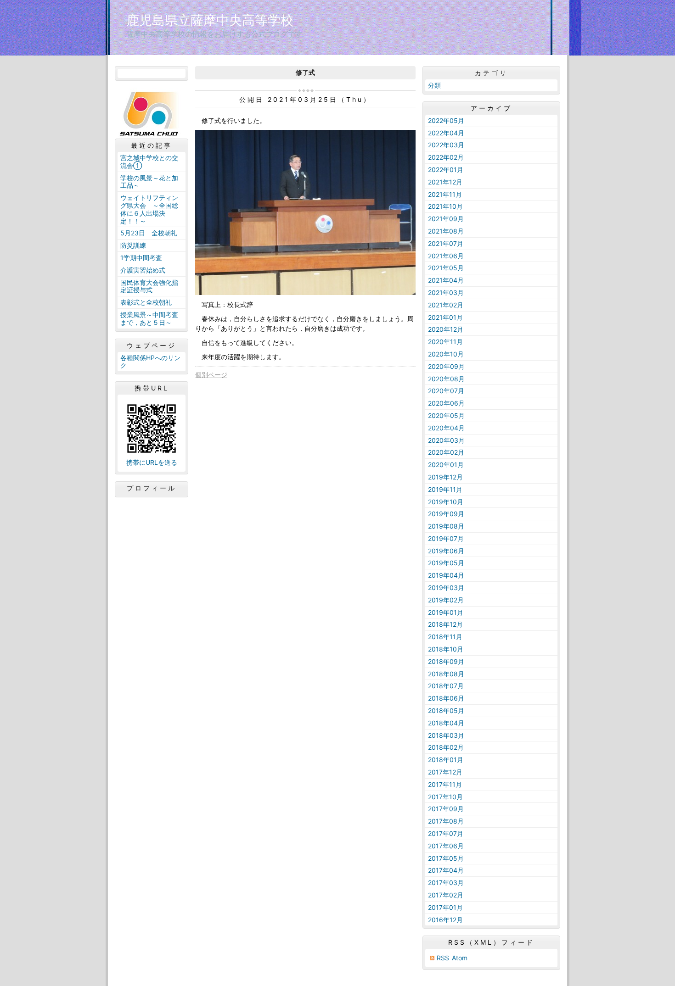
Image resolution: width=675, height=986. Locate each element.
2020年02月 (446, 452)
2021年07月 (445, 243)
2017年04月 (446, 870)
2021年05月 (446, 268)
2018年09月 (446, 661)
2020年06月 (446, 403)
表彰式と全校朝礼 (146, 302)
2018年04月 (446, 723)
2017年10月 (445, 797)
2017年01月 (445, 907)
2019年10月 (445, 502)
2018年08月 (446, 674)
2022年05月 (446, 120)
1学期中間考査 (141, 258)
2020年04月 (446, 428)
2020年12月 (445, 329)
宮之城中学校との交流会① (149, 161)
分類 (434, 85)
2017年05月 (446, 858)
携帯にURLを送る (151, 462)
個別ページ (211, 375)
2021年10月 (445, 206)
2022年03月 (446, 145)
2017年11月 (445, 784)
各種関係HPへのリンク (150, 361)
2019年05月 (446, 563)
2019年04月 (446, 575)
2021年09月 (446, 219)
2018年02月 (446, 747)
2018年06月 (446, 698)
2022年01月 (445, 169)
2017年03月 (446, 882)
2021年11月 (445, 194)
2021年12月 (445, 182)
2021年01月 (445, 317)
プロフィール (151, 488)
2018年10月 (445, 649)
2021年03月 (446, 292)
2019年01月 (445, 612)
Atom (459, 958)
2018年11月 (445, 637)
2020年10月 (446, 354)
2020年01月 (446, 464)
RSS (443, 958)
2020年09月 (446, 366)
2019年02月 (446, 600)
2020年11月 (445, 341)
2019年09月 (446, 514)
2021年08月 (446, 231)
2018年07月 (446, 686)
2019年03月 (446, 587)
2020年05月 (446, 415)
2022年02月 (446, 157)
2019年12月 (445, 477)
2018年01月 (445, 759)
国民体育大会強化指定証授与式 (149, 286)
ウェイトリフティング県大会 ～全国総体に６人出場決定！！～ (149, 209)
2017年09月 (446, 809)
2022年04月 (446, 133)
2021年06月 (446, 256)
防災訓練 (133, 245)
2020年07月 (446, 391)
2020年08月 (446, 379)
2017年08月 (446, 821)
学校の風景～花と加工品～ (149, 181)
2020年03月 (446, 440)
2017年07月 (445, 833)
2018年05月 (446, 710)
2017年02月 (445, 895)
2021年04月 (446, 280)
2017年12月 (445, 772)
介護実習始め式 (142, 270)
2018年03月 (446, 735)
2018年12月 (445, 624)
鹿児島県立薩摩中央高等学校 (209, 20)
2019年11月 (445, 489)
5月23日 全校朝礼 (148, 233)
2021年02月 (445, 305)
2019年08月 (446, 526)
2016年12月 (445, 920)
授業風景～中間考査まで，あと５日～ (149, 318)
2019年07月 (446, 538)
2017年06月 (446, 846)
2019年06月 (446, 551)
